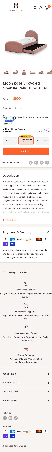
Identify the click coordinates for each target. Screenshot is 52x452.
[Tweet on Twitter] (42, 162)
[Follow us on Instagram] (10, 418)
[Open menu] (4, 8)
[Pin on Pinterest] (36, 162)
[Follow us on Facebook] (5, 418)
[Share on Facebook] (31, 162)
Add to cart (26, 151)
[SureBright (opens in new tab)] (45, 129)
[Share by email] (47, 162)
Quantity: (7, 108)
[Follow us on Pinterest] (16, 418)
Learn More (8, 124)
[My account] (40, 7)
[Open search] (35, 7)
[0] (47, 8)
